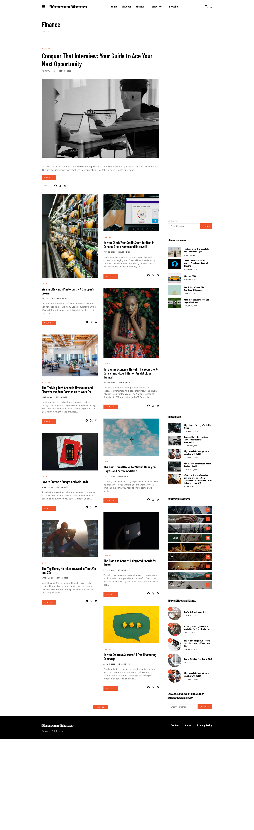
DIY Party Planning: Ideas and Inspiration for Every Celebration (197, 627)
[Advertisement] (190, 361)
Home (114, 6)
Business (46, 48)
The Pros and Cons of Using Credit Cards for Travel (129, 563)
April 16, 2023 (189, 255)
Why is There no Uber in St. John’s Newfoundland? (197, 465)
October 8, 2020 (191, 280)
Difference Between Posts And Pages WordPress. (196, 301)
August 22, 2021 (190, 306)
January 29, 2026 (191, 431)
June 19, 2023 (109, 382)
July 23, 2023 (109, 252)
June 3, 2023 (47, 397)
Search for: (173, 221)
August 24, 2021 (190, 649)
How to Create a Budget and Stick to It (65, 482)
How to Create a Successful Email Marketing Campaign (129, 657)
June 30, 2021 (189, 293)
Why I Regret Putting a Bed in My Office (197, 426)
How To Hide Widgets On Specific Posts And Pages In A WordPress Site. (197, 643)
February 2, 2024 (49, 71)
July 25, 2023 (47, 298)
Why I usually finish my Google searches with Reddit (196, 452)
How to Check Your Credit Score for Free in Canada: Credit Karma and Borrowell (128, 244)
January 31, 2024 (191, 470)
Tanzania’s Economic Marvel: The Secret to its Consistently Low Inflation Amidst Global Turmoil (131, 373)
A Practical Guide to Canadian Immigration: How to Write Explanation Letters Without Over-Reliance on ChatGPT (198, 479)
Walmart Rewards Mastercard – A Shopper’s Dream (68, 291)
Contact (175, 725)
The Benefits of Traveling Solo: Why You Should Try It (196, 250)
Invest (44, 563)
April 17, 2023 (47, 487)
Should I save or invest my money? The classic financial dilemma (196, 263)
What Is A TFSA (190, 276)
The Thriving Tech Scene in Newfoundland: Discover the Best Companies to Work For (67, 390)
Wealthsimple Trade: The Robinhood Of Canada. (194, 288)
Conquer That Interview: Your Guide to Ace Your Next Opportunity (97, 59)
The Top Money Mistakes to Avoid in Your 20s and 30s (69, 570)
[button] (211, 6)
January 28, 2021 (191, 615)
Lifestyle (157, 6)
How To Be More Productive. (195, 612)
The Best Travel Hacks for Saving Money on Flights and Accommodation (129, 469)
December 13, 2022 (191, 269)
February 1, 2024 (191, 457)
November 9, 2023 (191, 487)
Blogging (173, 6)
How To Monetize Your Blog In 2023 (198, 658)
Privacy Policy (204, 725)
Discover (126, 6)
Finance (140, 6)
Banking (107, 237)
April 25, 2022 (189, 662)
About (188, 725)
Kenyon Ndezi (68, 6)
